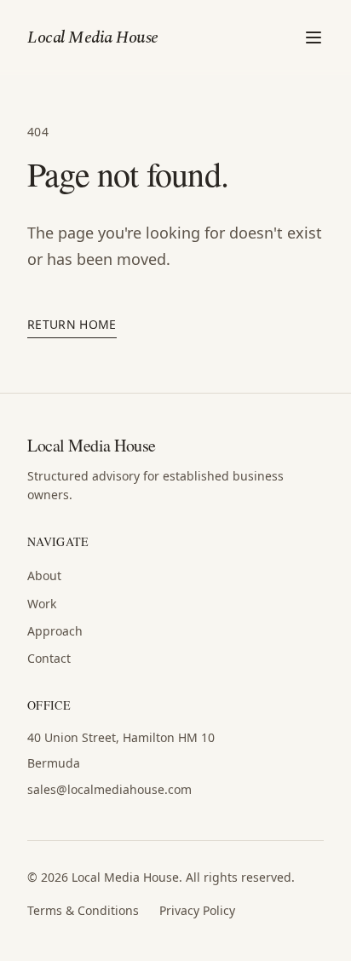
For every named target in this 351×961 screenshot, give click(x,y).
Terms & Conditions (83, 910)
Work (41, 604)
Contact (49, 658)
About (44, 575)
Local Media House (92, 37)
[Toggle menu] (313, 37)
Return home (72, 324)
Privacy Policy (197, 910)
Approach (55, 631)
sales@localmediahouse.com (109, 789)
